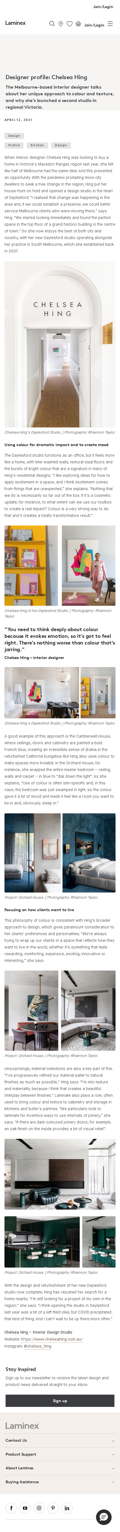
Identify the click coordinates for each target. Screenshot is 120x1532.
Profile (14, 145)
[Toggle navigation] (110, 25)
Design (14, 135)
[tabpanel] (60, 74)
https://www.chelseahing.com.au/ (52, 1339)
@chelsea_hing (37, 1346)
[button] (104, 1517)
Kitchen (37, 145)
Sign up (60, 1400)
